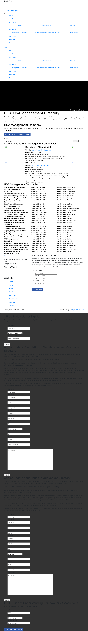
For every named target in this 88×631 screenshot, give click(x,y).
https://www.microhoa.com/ (41, 165)
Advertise (12, 39)
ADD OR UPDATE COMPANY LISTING (17, 134)
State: (6, 138)
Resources (12, 22)
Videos (72, 26)
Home (11, 15)
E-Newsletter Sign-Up (12, 10)
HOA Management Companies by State (47, 32)
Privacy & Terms (14, 299)
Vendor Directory (74, 32)
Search (75, 141)
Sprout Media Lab (78, 310)
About (11, 19)
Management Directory (19, 32)
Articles (19, 26)
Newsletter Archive (46, 26)
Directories (12, 29)
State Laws (12, 36)
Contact (11, 43)
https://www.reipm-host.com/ (41, 150)
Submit (7, 344)
